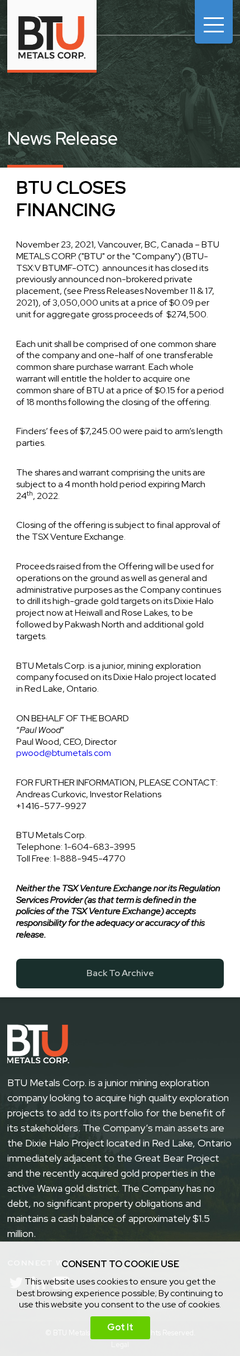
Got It (120, 1327)
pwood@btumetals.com (63, 753)
